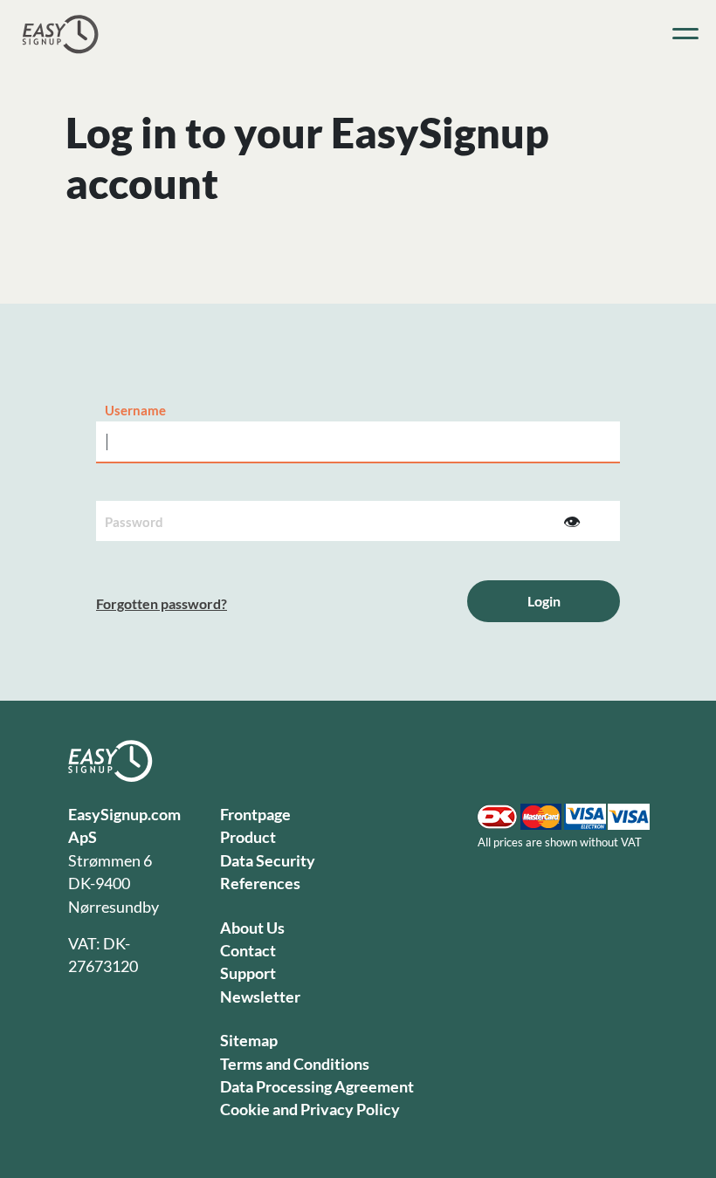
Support (248, 973)
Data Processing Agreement (317, 1087)
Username (135, 410)
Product (248, 837)
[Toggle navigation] (685, 34)
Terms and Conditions (294, 1064)
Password (134, 522)
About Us (252, 928)
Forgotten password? (161, 603)
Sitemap (249, 1040)
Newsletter (260, 997)
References (260, 883)
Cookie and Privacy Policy (310, 1109)
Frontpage (255, 814)
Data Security (267, 861)
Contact (248, 951)
